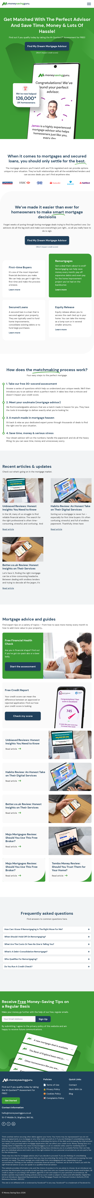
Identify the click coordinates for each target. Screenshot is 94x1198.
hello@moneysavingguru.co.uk (16, 1113)
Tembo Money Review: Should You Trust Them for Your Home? (69, 867)
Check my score (23, 716)
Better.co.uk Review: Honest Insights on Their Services (20, 566)
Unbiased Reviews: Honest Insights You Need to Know (19, 507)
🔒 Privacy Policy (51, 1089)
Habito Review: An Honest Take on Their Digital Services (70, 507)
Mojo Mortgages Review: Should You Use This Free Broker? (21, 838)
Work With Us (75, 1089)
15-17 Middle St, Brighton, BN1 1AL (18, 1117)
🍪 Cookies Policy (52, 1093)
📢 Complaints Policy (53, 1098)
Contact (73, 1085)
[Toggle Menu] (89, 4)
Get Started (11, 1100)
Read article (8, 529)
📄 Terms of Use (51, 1085)
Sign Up (43, 1019)
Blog (71, 1093)
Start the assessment (23, 666)
